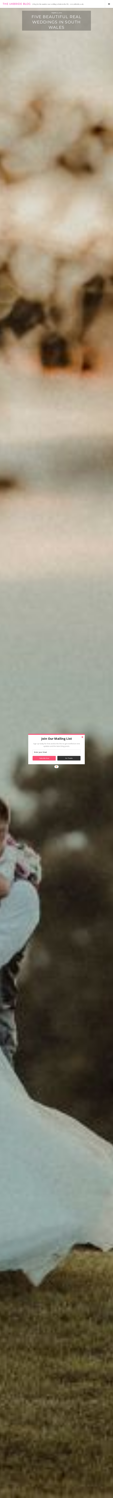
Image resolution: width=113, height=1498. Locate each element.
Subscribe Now (44, 758)
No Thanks (69, 758)
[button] (56, 738)
